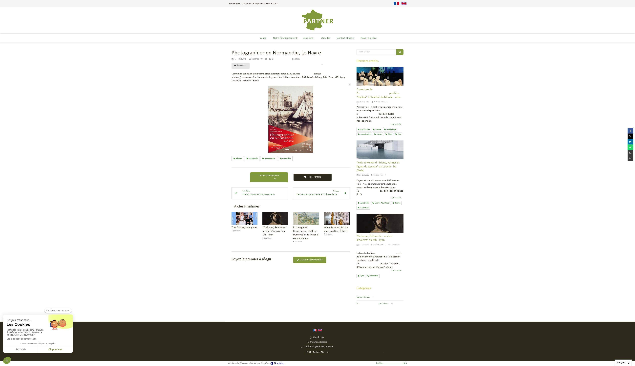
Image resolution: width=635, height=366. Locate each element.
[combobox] (623, 363)
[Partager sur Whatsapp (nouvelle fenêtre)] (630, 147)
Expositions (372, 303)
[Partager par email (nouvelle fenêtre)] (630, 152)
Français (621, 362)
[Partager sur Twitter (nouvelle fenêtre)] (630, 136)
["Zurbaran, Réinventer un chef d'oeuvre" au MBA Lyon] (275, 218)
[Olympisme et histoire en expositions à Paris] (337, 218)
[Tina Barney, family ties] (244, 218)
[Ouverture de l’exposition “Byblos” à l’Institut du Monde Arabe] (380, 76)
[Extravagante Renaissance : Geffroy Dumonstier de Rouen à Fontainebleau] (306, 218)
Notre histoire (363, 297)
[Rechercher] (399, 52)
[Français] (396, 3)
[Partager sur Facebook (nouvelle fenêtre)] (630, 131)
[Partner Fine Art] (318, 30)
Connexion (391, 363)
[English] (404, 3)
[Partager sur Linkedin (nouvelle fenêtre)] (630, 141)
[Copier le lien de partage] (630, 158)
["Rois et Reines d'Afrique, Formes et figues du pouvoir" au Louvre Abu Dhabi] (380, 149)
